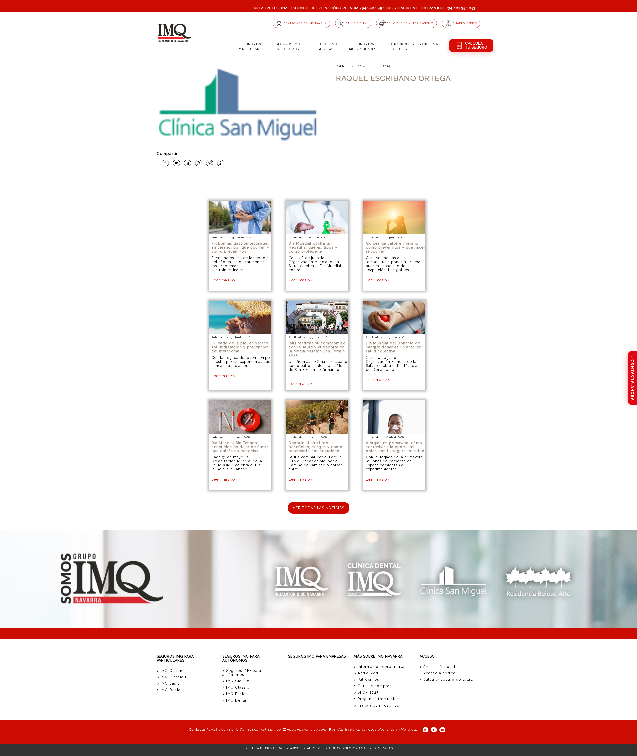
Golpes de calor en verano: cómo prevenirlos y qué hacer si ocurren (395, 247)
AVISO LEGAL (300, 748)
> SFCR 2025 (366, 692)
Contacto (197, 729)
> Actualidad (366, 673)
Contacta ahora (633, 378)
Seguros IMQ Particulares (251, 46)
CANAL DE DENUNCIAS (374, 748)
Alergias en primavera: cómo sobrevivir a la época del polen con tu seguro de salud (395, 447)
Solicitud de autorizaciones (410, 23)
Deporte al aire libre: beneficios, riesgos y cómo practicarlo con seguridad (315, 447)
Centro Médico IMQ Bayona (305, 23)
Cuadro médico (465, 23)
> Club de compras (373, 686)
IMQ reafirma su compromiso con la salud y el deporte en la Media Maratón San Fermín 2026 (317, 349)
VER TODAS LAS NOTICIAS (318, 508)
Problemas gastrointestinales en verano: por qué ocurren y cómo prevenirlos (240, 247)
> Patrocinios (366, 679)
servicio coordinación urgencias (327, 8)
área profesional (272, 8)
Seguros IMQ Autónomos (288, 46)
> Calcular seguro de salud (446, 679)
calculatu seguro (476, 45)
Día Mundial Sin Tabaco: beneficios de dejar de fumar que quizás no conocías (240, 447)
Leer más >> (224, 280)
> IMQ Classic (170, 671)
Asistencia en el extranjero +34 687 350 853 (431, 8)
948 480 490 (373, 8)
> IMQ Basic (168, 683)
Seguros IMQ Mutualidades (362, 46)
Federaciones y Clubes (400, 46)
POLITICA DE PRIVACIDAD (264, 748)
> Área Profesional (437, 667)
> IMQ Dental (169, 690)
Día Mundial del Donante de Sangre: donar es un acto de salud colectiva (393, 347)
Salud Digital (357, 23)
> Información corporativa (379, 667)
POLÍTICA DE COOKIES (333, 748)
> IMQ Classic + (172, 677)
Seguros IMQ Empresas (325, 46)
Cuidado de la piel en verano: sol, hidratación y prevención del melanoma (241, 347)
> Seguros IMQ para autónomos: (241, 673)
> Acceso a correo (438, 673)
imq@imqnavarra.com (306, 729)
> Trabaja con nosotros (376, 705)
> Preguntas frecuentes (376, 699)
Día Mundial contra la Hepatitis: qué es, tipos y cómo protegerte (313, 247)
